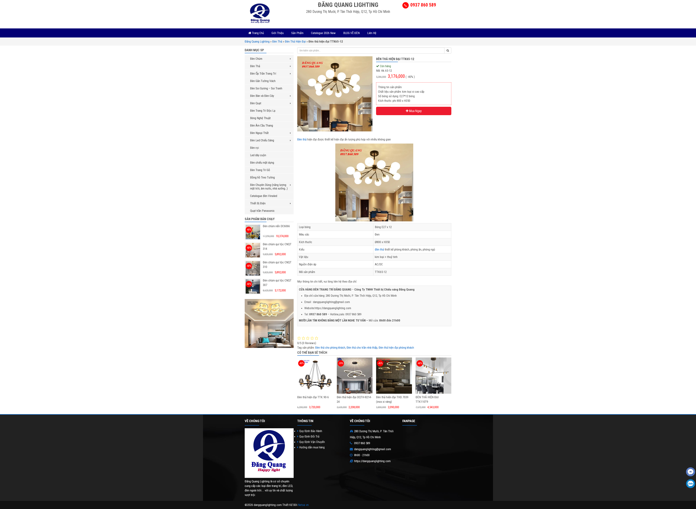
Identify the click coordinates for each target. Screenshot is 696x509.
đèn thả (379, 249)
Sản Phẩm (297, 33)
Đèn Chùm (256, 58)
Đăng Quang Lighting (257, 41)
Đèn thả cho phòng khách (330, 347)
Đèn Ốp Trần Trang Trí (263, 73)
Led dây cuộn (258, 155)
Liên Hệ (371, 33)
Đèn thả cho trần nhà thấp (362, 347)
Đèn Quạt (255, 103)
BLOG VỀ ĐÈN (351, 33)
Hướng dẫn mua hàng (312, 447)
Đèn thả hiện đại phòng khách (396, 347)
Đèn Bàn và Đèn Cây (262, 96)
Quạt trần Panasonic (262, 211)
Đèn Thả (277, 41)
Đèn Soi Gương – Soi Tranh (266, 88)
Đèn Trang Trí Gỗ (260, 170)
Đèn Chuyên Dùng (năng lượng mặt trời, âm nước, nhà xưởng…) (269, 186)
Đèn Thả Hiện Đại (295, 41)
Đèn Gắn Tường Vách (263, 81)
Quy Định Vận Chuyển (312, 442)
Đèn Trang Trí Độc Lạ (262, 110)
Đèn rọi (254, 148)
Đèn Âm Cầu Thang (261, 125)
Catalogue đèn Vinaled (263, 196)
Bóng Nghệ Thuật (260, 118)
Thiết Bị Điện (258, 203)
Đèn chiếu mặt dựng (262, 162)
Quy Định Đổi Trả (309, 436)
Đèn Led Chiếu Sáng (262, 140)
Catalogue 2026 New (323, 33)
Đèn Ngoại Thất (259, 133)
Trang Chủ (257, 33)
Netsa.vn (303, 505)
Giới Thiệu (278, 33)
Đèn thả (301, 139)
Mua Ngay (415, 111)
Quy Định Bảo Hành (310, 431)
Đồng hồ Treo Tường (262, 177)
